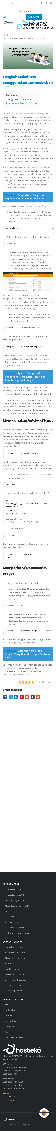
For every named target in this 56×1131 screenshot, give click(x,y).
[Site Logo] (9, 22)
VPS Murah (9, 917)
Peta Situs (9, 1015)
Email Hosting (10, 963)
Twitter (11, 697)
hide (19, 95)
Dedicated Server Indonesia (17, 933)
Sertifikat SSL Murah (13, 985)
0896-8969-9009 (10, 1074)
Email (27, 697)
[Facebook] (41, 3)
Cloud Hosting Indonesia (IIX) (17, 906)
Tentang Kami (10, 1010)
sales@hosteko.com (11, 1096)
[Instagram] (51, 3)
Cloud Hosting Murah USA (16, 900)
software (6, 87)
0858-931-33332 (10, 1070)
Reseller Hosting (12, 969)
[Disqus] (28, 747)
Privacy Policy (10, 1026)
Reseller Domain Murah (15, 974)
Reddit (38, 697)
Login (13, 3)
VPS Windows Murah (13, 922)
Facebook (5, 697)
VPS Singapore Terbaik (14, 928)
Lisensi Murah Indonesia (15, 980)
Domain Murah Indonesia (16, 889)
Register (6, 3)
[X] (46, 3)
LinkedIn (16, 697)
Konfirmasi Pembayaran (15, 1037)
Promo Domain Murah (14, 947)
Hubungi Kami (11, 1004)
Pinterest (22, 697)
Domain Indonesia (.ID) (14, 895)
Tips (12, 87)
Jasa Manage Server (13, 990)
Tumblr (33, 697)
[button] (5, 17)
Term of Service (11, 1021)
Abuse (7, 1032)
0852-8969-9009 (10, 1067)
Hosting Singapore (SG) (14, 911)
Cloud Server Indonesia (15, 958)
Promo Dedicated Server (15, 952)
